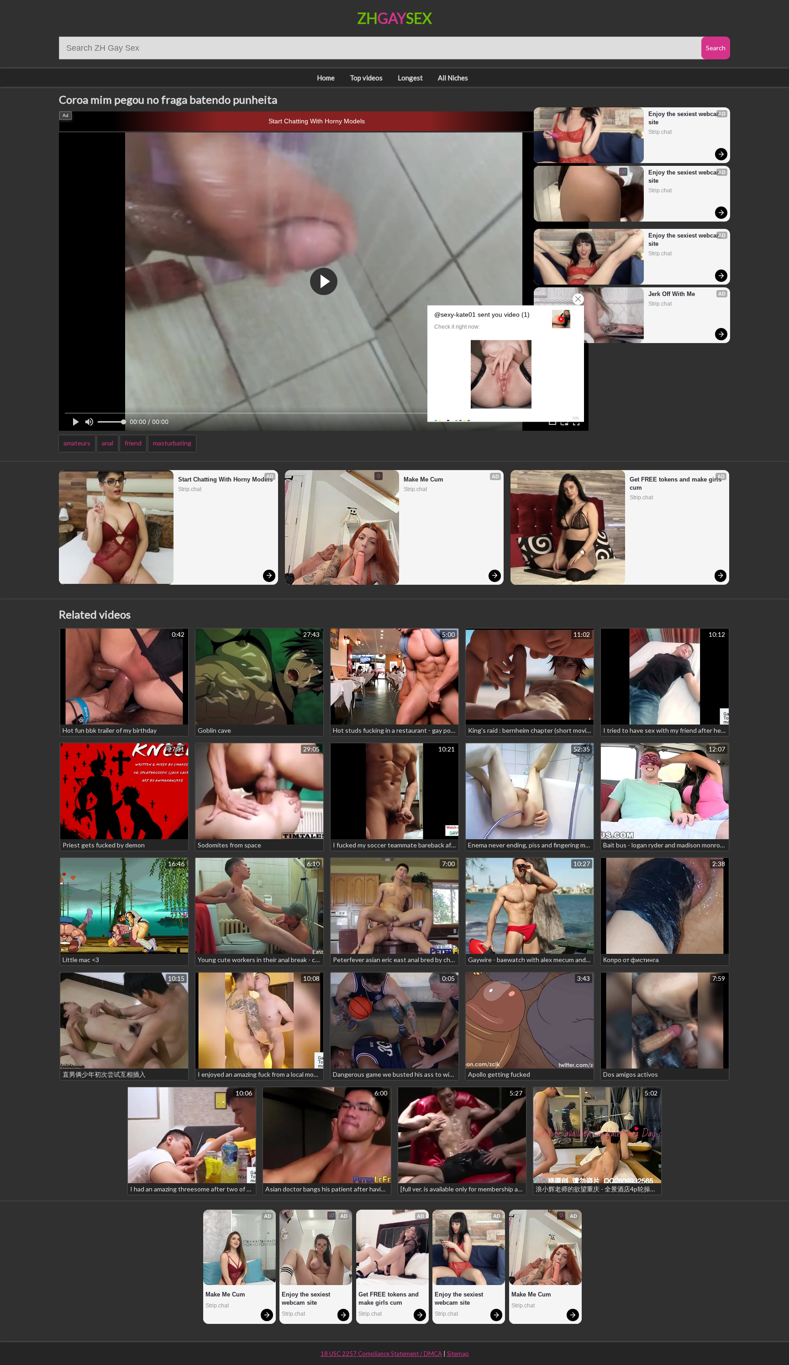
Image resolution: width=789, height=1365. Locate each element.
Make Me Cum (423, 479)
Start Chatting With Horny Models (316, 121)
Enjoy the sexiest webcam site (685, 118)
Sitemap (458, 1353)
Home (326, 78)
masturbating (172, 443)
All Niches (453, 78)
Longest (410, 78)
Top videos (366, 78)
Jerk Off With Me (671, 294)
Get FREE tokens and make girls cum (676, 483)
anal (107, 443)
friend (133, 443)
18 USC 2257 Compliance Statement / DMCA (381, 1353)
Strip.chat (660, 132)
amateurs (76, 443)
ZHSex (395, 18)
